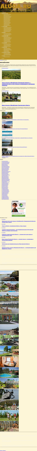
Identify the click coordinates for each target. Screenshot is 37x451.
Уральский (4, 42)
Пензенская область (7, 39)
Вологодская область (7, 28)
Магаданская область (5, 176)
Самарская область (7, 40)
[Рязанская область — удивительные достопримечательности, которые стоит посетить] (9, 409)
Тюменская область (7, 45)
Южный (3, 32)
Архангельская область (7, 27)
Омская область (6, 50)
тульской (6, 269)
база (1, 266)
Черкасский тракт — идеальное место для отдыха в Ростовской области (15, 128)
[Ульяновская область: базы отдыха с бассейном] (9, 377)
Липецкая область (7, 18)
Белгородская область (7, 14)
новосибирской (30, 266)
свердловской (33, 268)
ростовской (20, 268)
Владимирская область (7, 16)
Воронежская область (5, 168)
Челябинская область (7, 46)
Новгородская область (7, 30)
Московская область (7, 19)
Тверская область (6, 23)
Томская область (6, 51)
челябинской (9, 269)
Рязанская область (7, 21)
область (6, 268)
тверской (4, 269)
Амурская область (7, 53)
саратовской (29, 268)
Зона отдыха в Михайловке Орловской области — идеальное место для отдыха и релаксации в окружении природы (18, 84)
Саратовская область (7, 41)
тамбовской (1, 269)
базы (3, 266)
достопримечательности (9, 266)
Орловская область (7, 20)
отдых (10, 268)
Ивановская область (7, 17)
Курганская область (7, 43)
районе (17, 268)
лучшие (19, 266)
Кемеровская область (5, 172)
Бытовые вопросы (7, 56)
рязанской (23, 268)
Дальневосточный (6, 52)
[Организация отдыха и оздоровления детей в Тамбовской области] (9, 420)
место (24, 266)
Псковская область (7, 31)
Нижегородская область (8, 37)
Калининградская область (6, 171)
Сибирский (4, 47)
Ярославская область (7, 25)
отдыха (14, 268)
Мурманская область (5, 178)
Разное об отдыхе (5, 186)
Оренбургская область (7, 38)
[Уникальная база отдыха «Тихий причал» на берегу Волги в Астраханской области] (7, 118)
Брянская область (7, 15)
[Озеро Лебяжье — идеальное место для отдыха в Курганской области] (7, 146)
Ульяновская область (5, 197)
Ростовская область (7, 35)
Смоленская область (7, 22)
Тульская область (6, 24)
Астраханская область (7, 33)
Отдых (3, 55)
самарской (26, 268)
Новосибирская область (8, 49)
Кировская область (7, 36)
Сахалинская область (5, 190)
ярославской (13, 269)
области (2, 268)
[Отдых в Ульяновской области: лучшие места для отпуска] (9, 313)
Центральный (5, 13)
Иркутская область (5, 170)
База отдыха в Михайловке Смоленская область (16, 105)
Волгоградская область (7, 34)
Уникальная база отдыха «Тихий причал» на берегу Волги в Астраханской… (15, 119)
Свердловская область (7, 44)
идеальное (16, 266)
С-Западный (4, 26)
